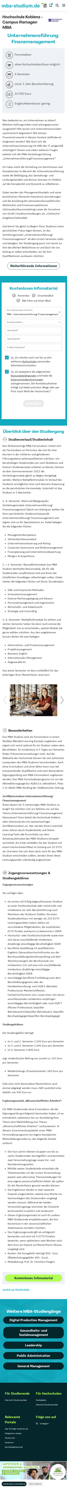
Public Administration (33, 1355)
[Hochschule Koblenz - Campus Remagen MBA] (55, 20)
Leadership (33, 1345)
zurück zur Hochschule (15, 1289)
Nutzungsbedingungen (24, 375)
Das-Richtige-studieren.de (16, 1429)
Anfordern (33, 403)
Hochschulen (29, 361)
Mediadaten (41, 1400)
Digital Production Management (33, 1320)
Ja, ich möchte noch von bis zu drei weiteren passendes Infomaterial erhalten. (31, 361)
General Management (33, 1366)
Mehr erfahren (35, 1484)
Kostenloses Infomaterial (14, 1484)
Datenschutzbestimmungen (27, 379)
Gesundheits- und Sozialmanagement (33, 1332)
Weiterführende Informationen (33, 266)
